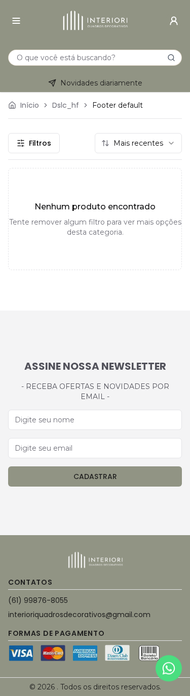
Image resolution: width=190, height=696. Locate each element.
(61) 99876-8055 (38, 600)
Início (29, 105)
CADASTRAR (95, 476)
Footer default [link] (117, 105)
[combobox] (138, 143)
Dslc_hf (65, 105)
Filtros (40, 143)
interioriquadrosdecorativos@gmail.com (79, 615)
